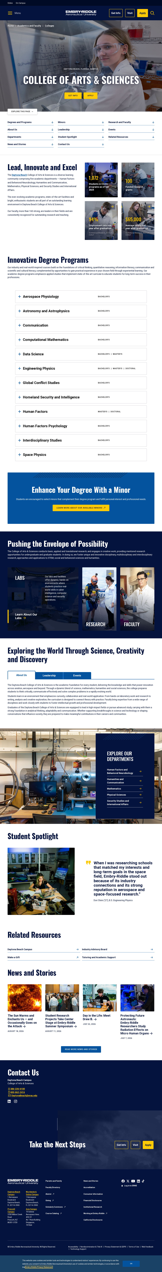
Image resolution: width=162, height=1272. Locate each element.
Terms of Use (133, 1247)
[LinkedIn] (9, 1101)
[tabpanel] (81, 699)
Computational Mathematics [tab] (66, 340)
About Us (12, 129)
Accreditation (89, 1187)
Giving (48, 1200)
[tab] (21, 675)
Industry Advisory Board (94, 949)
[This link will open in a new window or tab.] (123, 1181)
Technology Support (78, 1249)
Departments (14, 137)
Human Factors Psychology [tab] (66, 426)
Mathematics (114, 788)
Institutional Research (93, 1207)
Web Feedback (147, 1247)
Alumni (48, 1194)
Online (10, 3)
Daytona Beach (19, 175)
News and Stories (17, 144)
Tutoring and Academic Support (99, 957)
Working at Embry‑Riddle (94, 1213)
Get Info (115, 13)
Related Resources (118, 137)
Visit (130, 13)
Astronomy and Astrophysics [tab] (66, 311)
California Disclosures (93, 1220)
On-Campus (20, 3)
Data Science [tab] (72, 354)
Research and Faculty (119, 122)
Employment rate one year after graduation (100, 223)
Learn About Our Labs (26, 616)
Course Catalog (52, 1213)
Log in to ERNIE (130, 1186)
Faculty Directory (53, 1187)
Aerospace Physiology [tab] (66, 296)
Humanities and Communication (115, 781)
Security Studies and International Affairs (118, 803)
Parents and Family (54, 1181)
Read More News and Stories (81, 1049)
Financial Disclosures (93, 1200)
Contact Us (64, 144)
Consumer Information (93, 1194)
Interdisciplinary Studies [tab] (66, 440)
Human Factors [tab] (72, 411)
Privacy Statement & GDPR (115, 1247)
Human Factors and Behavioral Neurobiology (120, 771)
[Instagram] (15, 1101)
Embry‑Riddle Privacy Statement (38, 1267)
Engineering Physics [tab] (79, 368)
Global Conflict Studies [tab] (66, 383)
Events (111, 129)
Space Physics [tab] (66, 455)
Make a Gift (14, 957)
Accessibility (73, 1247)
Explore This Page (20, 111)
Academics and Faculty (29, 25)
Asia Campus (31, 1209)
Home (11, 25)
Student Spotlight (67, 137)
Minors (61, 122)
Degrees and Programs (20, 122)
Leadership (64, 129)
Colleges (49, 25)
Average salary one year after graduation (137, 223)
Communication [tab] (66, 325)
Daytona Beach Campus (20, 949)
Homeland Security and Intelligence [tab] (66, 397)
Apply (90, 95)
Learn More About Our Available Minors (79, 508)
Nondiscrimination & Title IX (91, 1247)
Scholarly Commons (54, 1207)
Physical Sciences (116, 794)
